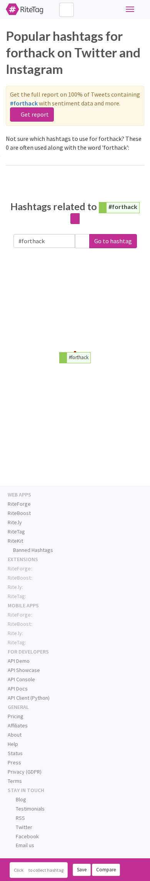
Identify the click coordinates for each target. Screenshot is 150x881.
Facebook (27, 836)
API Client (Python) (29, 697)
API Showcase (24, 670)
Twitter (23, 827)
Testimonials (30, 808)
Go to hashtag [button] (113, 241)
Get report (34, 114)
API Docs (18, 688)
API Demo (19, 660)
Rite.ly (15, 522)
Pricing (15, 716)
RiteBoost (19, 513)
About (15, 734)
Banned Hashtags (32, 550)
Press (14, 762)
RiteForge (19, 503)
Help (13, 744)
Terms (15, 780)
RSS (20, 817)
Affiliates (18, 725)
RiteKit (15, 540)
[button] (82, 241)
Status (15, 753)
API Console (21, 679)
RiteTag (16, 531)
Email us (24, 845)
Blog (20, 799)
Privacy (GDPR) (25, 771)
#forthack (122, 206)
